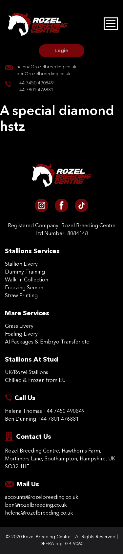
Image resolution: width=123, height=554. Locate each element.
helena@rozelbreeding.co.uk (46, 67)
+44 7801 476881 (34, 90)
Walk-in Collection (26, 280)
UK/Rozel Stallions (26, 372)
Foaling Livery (21, 334)
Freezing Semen (24, 288)
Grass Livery (19, 326)
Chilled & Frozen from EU (35, 380)
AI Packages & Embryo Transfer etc (47, 342)
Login (61, 51)
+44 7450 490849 (34, 83)
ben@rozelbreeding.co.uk (43, 74)
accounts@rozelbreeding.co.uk (41, 497)
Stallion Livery (21, 264)
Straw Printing (21, 296)
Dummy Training (25, 272)
